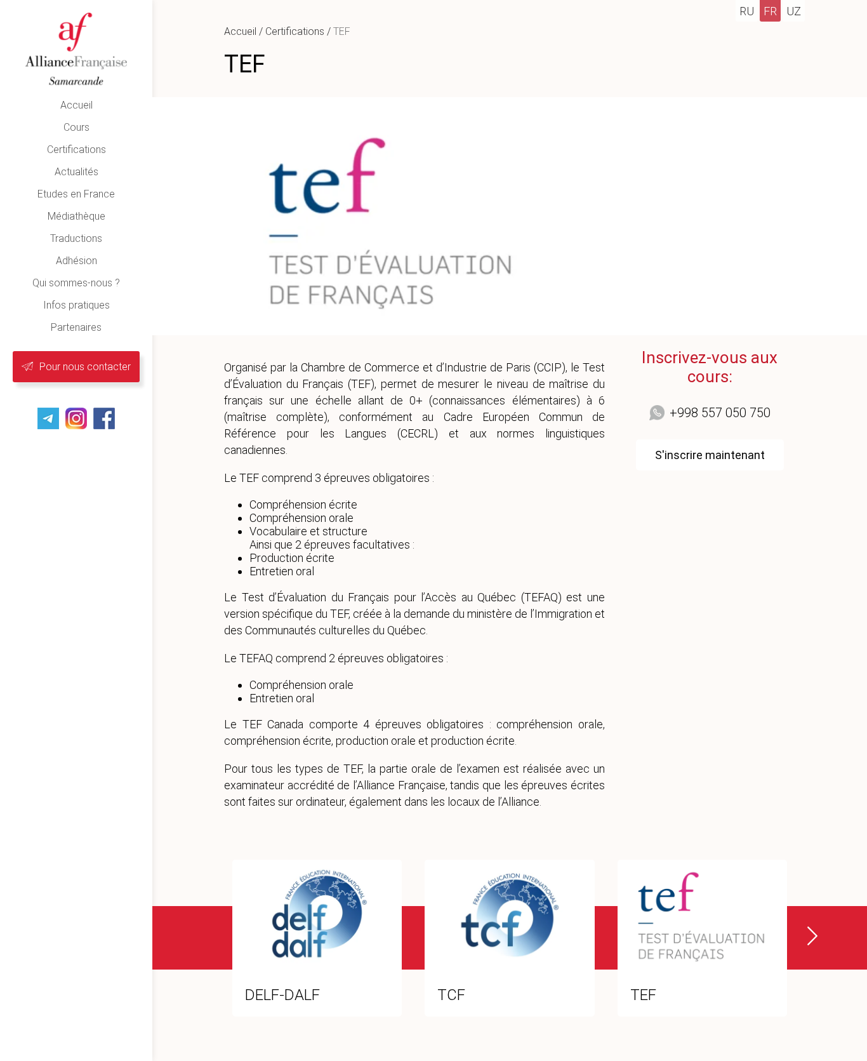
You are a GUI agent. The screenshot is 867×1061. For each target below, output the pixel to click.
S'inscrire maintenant (710, 455)
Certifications (76, 149)
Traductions (76, 238)
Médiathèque (76, 216)
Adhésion (76, 261)
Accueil (76, 105)
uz (793, 11)
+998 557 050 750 (720, 412)
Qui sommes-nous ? (76, 283)
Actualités (76, 172)
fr (770, 11)
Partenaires (76, 327)
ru (746, 11)
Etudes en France (76, 194)
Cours (76, 127)
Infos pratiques (76, 305)
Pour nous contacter (85, 367)
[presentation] (804, 935)
